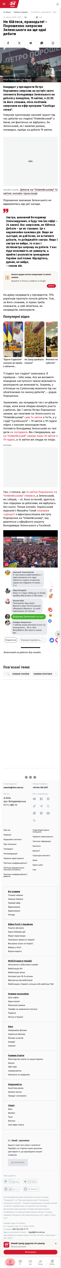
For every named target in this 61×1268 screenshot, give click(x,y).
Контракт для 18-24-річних (20, 976)
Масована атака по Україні (20, 943)
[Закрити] (56, 1243)
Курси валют (14, 1001)
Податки (12, 1013)
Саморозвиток (15, 1071)
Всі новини (14, 891)
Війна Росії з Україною (20, 924)
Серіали (11, 1046)
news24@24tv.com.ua (13, 787)
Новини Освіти (16, 1055)
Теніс (10, 1117)
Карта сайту (38, 865)
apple (31, 1181)
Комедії (11, 1042)
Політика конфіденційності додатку (15, 875)
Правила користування (14, 858)
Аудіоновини (14, 911)
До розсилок (18, 1163)
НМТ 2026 (12, 1067)
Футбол (11, 1113)
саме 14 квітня (33, 417)
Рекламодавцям (10, 854)
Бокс (10, 1109)
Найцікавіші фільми (17, 1030)
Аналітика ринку (15, 1088)
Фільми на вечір (15, 1038)
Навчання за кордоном (19, 1075)
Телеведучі (8, 849)
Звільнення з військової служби (23, 965)
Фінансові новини (16, 1005)
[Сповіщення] (57, 4)
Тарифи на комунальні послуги (22, 1009)
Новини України (21, 12)
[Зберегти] (53, 43)
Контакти (37, 846)
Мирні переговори (16, 936)
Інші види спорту (16, 1125)
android (12, 1181)
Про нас (7, 830)
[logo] (12, 4)
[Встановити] (30, 1248)
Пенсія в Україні (15, 1017)
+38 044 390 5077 (40, 787)
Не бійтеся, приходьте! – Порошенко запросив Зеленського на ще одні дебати (44, 12)
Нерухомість (15, 1084)
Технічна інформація (42, 841)
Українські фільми (16, 1034)
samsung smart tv (31, 1189)
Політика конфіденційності (15, 863)
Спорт (11, 1105)
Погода (11, 914)
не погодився (18, 432)
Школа (11, 1063)
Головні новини (15, 895)
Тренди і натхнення (17, 1096)
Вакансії (36, 851)
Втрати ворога (15, 951)
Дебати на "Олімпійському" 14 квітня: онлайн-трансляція (30, 191)
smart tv (12, 1189)
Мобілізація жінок (16, 972)
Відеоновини (14, 907)
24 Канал (7, 12)
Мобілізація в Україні (20, 961)
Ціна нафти (13, 997)
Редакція (7, 835)
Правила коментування (43, 837)
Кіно (10, 1026)
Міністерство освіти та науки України (25, 1059)
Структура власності (41, 856)
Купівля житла (15, 1092)
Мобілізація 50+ (15, 968)
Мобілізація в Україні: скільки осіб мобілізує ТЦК (31, 984)
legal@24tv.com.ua (37, 1232)
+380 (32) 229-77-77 (20, 1229)
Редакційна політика (13, 840)
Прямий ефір (14, 903)
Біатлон (11, 1121)
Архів (35, 860)
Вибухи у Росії (14, 947)
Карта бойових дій (16, 932)
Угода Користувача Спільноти (41, 831)
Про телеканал (10, 844)
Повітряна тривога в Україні (21, 940)
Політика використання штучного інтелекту (14, 869)
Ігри (34, 870)
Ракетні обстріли (16, 928)
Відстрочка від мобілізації (20, 980)
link (34, 798)
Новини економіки (18, 993)
